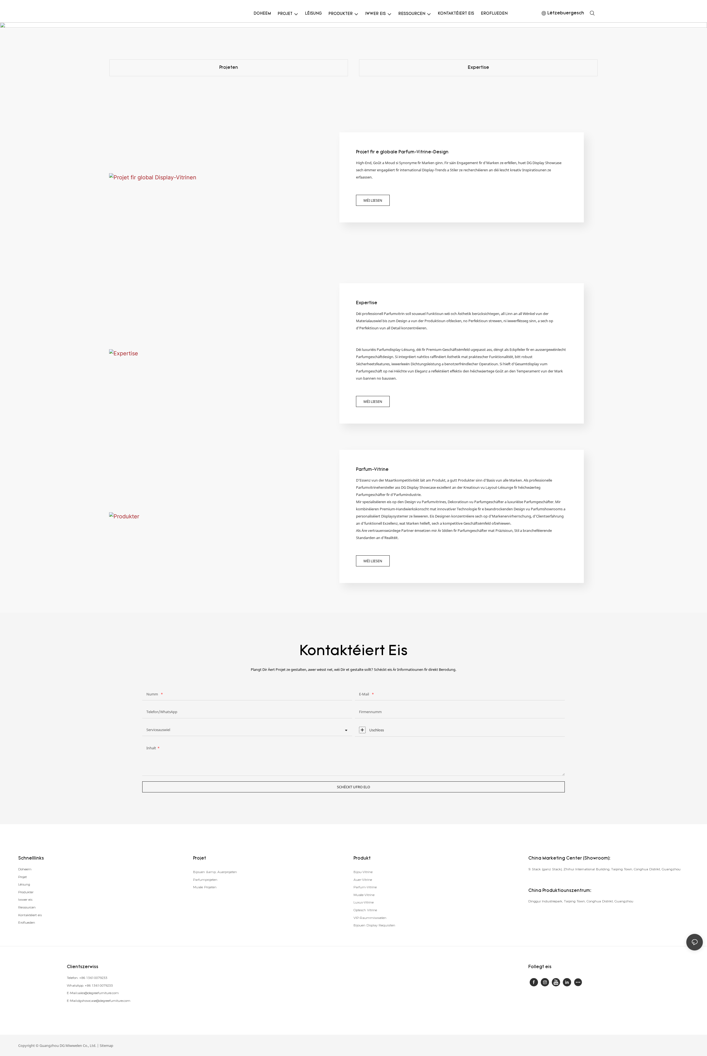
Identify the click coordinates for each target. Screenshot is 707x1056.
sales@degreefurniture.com (98, 993)
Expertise (478, 67)
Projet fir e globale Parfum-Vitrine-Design (402, 152)
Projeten (228, 67)
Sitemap (106, 1045)
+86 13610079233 (93, 978)
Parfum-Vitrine (372, 469)
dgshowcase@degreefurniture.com (103, 1001)
